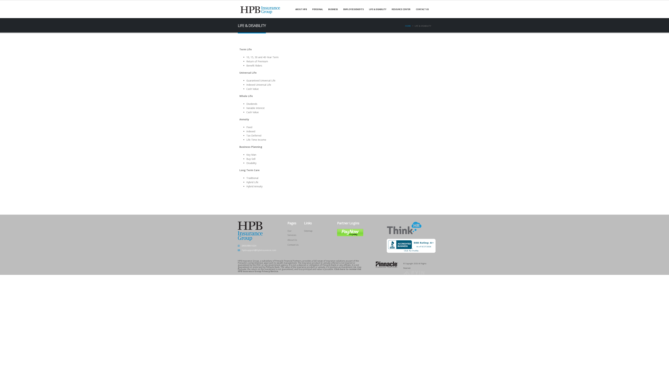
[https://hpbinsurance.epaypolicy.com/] (350, 232)
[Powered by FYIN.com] (413, 272)
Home (408, 26)
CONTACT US (422, 9)
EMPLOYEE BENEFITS (353, 9)
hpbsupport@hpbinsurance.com (259, 250)
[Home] (260, 9)
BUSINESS (333, 9)
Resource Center (401, 9)
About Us (292, 239)
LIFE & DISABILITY (377, 9)
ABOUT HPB (301, 9)
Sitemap (308, 230)
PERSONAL (317, 9)
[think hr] (404, 227)
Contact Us (293, 244)
